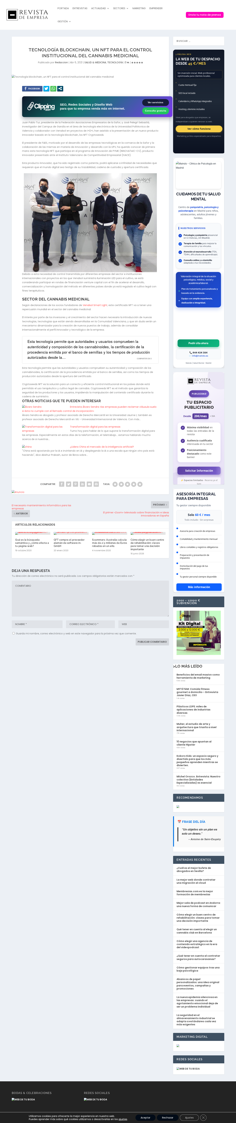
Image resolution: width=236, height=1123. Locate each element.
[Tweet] (46, 88)
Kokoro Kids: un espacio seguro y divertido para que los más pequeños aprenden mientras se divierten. (197, 760)
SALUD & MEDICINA (95, 62)
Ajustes (189, 1117)
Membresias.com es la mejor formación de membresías (195, 893)
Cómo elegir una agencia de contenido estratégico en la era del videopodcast (197, 944)
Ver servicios (155, 102)
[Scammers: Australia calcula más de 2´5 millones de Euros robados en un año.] (109, 533)
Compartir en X (144, 358)
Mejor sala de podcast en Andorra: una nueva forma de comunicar (199, 904)
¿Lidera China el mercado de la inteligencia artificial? (102, 447)
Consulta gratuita (155, 110)
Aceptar (145, 1117)
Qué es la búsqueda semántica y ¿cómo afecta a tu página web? (32, 542)
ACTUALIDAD (98, 8)
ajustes (123, 1119)
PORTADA (63, 8)
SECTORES (119, 8)
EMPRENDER (156, 8)
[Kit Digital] (199, 654)
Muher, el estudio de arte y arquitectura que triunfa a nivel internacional (196, 727)
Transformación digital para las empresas (95, 426)
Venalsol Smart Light (95, 305)
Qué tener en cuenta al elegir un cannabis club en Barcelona (197, 931)
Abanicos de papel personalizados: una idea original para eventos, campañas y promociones (198, 983)
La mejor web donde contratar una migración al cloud (196, 881)
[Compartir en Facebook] (32, 88)
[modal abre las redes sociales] (60, 88)
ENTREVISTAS (80, 8)
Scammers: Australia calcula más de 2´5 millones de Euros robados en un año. (109, 542)
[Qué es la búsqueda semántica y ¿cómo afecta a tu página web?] (32, 533)
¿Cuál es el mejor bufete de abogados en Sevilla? (194, 869)
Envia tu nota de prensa (204, 15)
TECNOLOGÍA (115, 62)
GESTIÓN (63, 21)
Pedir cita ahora (198, 343)
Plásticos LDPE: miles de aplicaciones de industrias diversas (193, 709)
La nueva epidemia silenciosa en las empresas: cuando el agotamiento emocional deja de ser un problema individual (197, 1001)
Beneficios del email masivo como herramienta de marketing (198, 676)
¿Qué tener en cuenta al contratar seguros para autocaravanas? (198, 957)
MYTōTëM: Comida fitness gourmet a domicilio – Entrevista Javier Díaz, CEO (197, 692)
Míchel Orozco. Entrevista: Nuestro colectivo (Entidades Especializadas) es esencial (198, 779)
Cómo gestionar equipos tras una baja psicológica (198, 969)
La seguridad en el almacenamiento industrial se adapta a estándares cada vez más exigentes (196, 1019)
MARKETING (139, 8)
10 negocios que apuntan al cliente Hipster (194, 743)
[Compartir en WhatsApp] (53, 88)
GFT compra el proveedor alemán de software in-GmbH (69, 542)
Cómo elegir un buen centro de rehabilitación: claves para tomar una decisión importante (198, 918)
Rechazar (167, 1117)
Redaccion (61, 62)
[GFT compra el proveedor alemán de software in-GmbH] (71, 533)
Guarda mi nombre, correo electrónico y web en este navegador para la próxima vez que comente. (76, 633)
